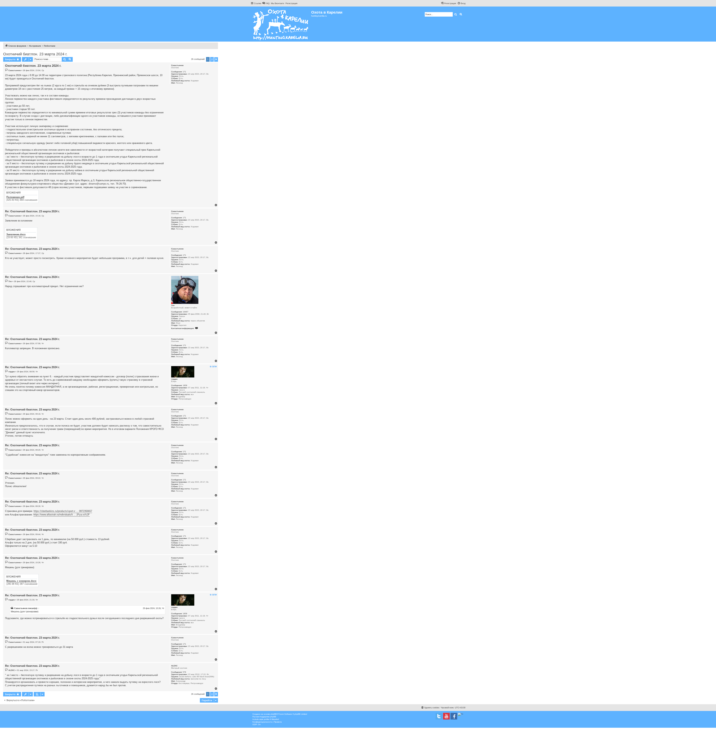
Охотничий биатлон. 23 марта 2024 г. (35, 54)
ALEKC (174, 666)
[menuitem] (266, 3)
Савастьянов (177, 65)
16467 (185, 312)
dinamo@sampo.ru (99, 183)
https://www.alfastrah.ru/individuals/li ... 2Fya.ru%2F (61, 514)
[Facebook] (453, 716)
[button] (216, 59)
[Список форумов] (281, 24)
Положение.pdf (15, 197)
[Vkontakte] (439, 716)
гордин (174, 379)
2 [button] (212, 59)
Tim (173, 305)
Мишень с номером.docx (21, 581)
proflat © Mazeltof (271, 719)
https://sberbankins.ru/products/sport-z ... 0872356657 (63, 511)
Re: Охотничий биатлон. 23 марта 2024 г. (32, 211)
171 (184, 72)
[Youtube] (446, 716)
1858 (185, 385)
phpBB (274, 714)
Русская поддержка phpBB (264, 717)
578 (184, 672)
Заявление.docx (16, 234)
